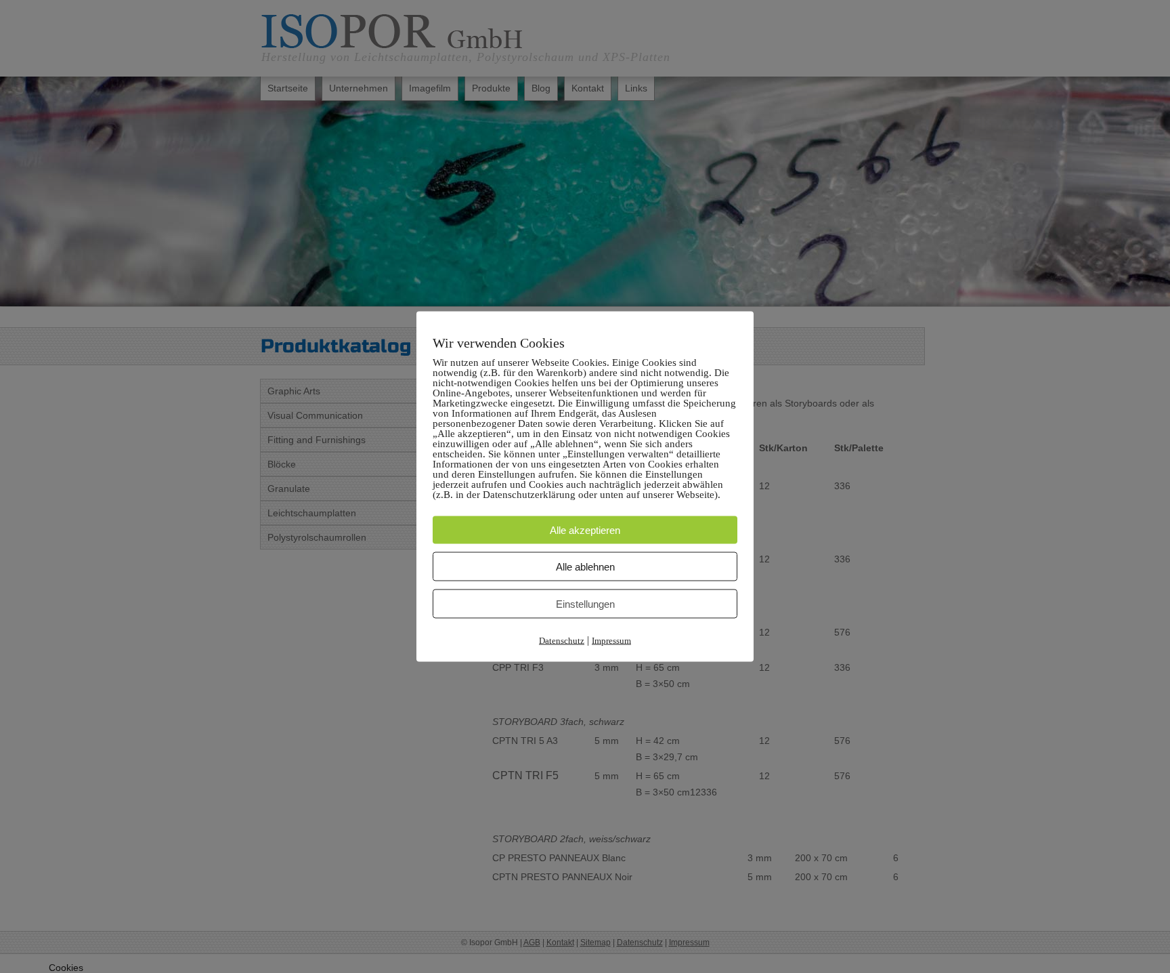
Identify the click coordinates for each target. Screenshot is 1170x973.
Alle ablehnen (585, 567)
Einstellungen (585, 604)
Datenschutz (561, 641)
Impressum (611, 641)
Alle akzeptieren (585, 530)
